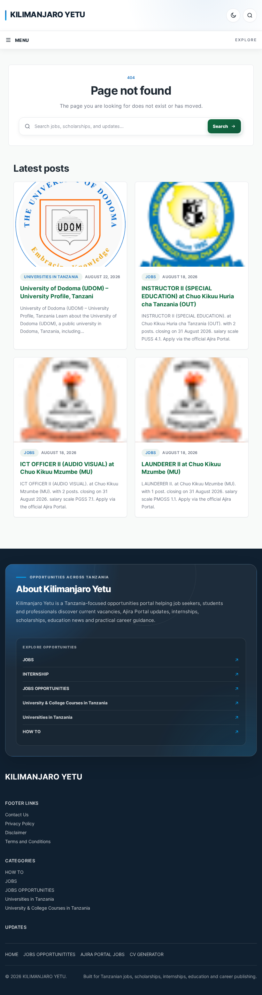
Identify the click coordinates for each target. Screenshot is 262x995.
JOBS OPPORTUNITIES (29, 890)
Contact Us (16, 814)
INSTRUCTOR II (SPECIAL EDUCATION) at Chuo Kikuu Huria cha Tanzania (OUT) (188, 296)
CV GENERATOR (147, 954)
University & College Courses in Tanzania (47, 908)
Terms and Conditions (27, 841)
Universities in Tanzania (51, 276)
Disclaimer (16, 832)
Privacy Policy (20, 823)
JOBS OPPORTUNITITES (49, 954)
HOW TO (14, 872)
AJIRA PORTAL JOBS (103, 954)
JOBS (150, 276)
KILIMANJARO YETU (47, 14)
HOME (11, 954)
